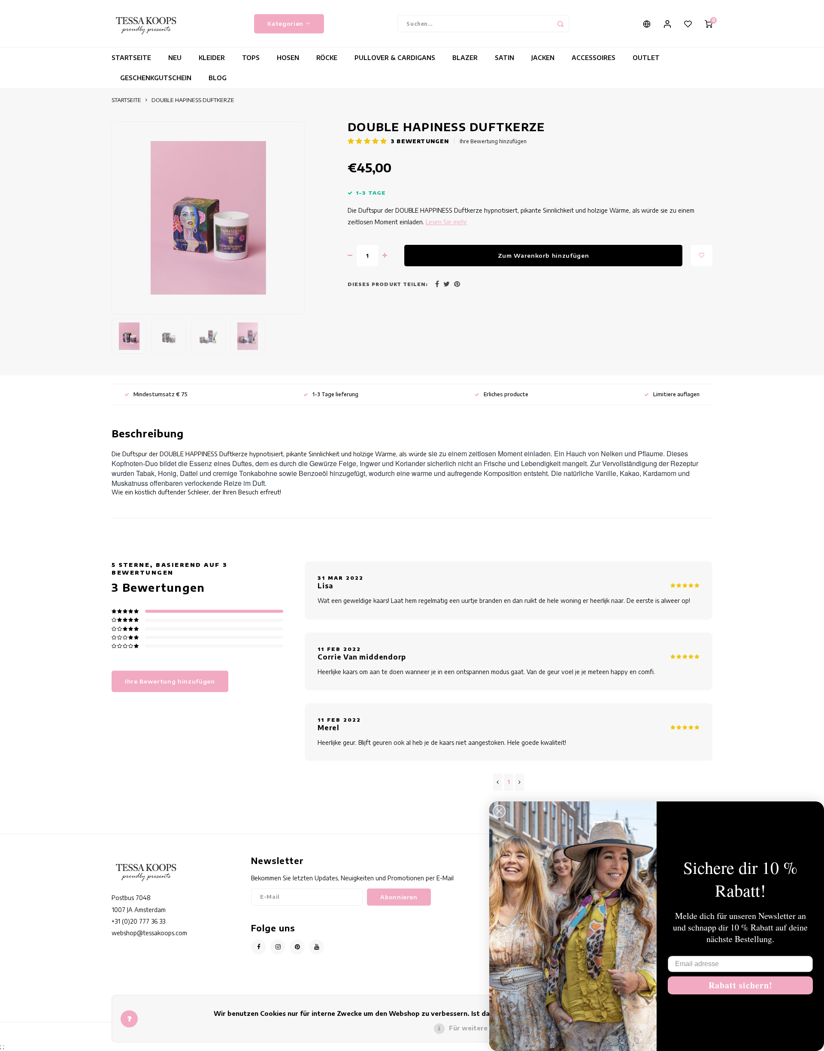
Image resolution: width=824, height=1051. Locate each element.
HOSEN (288, 57)
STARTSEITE (131, 57)
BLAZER (465, 57)
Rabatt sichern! (740, 985)
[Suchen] (560, 23)
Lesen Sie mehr (446, 222)
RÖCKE (326, 57)
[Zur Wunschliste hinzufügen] (701, 255)
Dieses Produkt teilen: (388, 284)
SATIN (504, 57)
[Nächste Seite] (519, 782)
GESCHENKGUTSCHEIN (155, 77)
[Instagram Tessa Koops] (277, 947)
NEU (175, 57)
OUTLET (646, 57)
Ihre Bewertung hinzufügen (493, 141)
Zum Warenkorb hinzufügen (543, 255)
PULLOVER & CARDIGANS (394, 57)
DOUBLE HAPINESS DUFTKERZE (192, 99)
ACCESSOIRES (593, 57)
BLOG (218, 77)
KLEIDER (212, 57)
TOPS (251, 57)
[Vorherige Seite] (497, 782)
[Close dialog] (499, 811)
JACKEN (542, 57)
